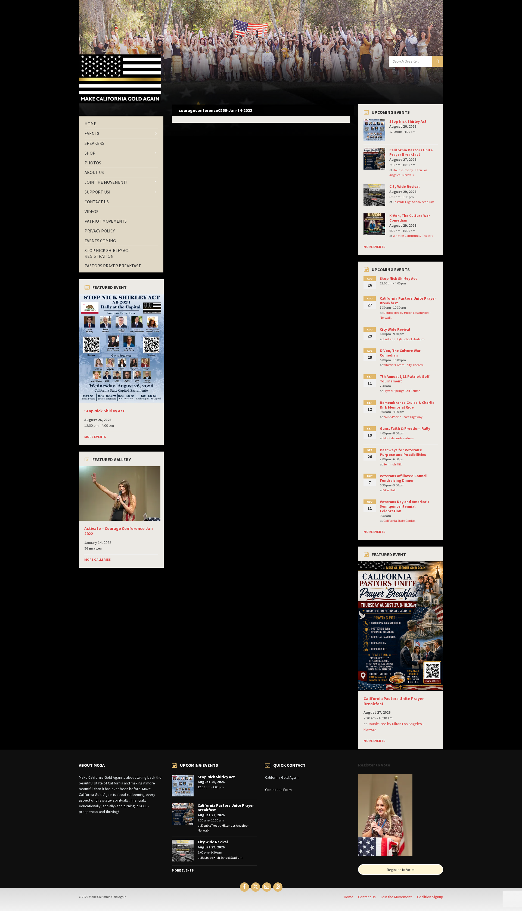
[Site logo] (120, 102)
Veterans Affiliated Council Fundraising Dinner (403, 478)
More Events (95, 437)
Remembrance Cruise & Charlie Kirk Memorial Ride (407, 405)
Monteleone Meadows (398, 438)
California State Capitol (399, 521)
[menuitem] (121, 123)
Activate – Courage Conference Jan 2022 (118, 531)
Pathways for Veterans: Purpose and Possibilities (403, 452)
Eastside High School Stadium (413, 202)
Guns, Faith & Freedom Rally (405, 428)
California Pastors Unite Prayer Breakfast (411, 152)
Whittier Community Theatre (413, 236)
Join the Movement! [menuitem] (396, 896)
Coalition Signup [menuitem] (430, 896)
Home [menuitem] (348, 896)
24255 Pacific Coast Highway (402, 417)
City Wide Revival (404, 186)
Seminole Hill (392, 464)
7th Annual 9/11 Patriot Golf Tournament (405, 379)
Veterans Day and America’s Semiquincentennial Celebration (404, 506)
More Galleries (97, 559)
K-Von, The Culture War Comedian (409, 218)
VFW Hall (389, 490)
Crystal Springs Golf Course (401, 391)
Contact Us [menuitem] (367, 896)
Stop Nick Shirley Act (104, 410)
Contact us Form (278, 789)
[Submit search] (437, 61)
